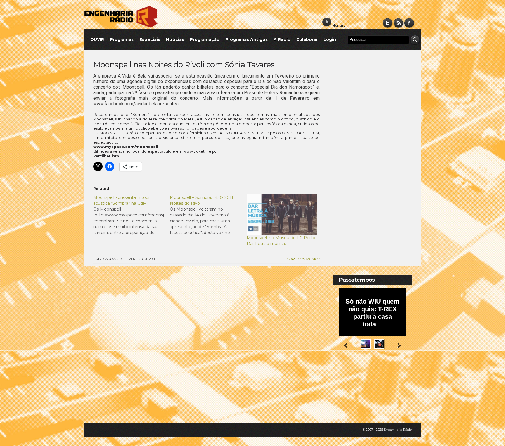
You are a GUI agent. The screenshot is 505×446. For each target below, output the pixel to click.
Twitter (387, 23)
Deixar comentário (302, 258)
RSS (398, 23)
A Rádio (282, 39)
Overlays (404, 372)
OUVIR (97, 39)
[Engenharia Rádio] (121, 26)
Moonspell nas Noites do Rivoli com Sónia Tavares (183, 64)
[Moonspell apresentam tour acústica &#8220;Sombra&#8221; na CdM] (131, 214)
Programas (122, 39)
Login (330, 39)
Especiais (149, 39)
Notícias (175, 39)
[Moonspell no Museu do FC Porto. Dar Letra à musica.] (282, 214)
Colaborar (307, 39)
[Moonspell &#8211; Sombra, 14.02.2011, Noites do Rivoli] (208, 214)
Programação (204, 39)
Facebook (409, 23)
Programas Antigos (246, 39)
